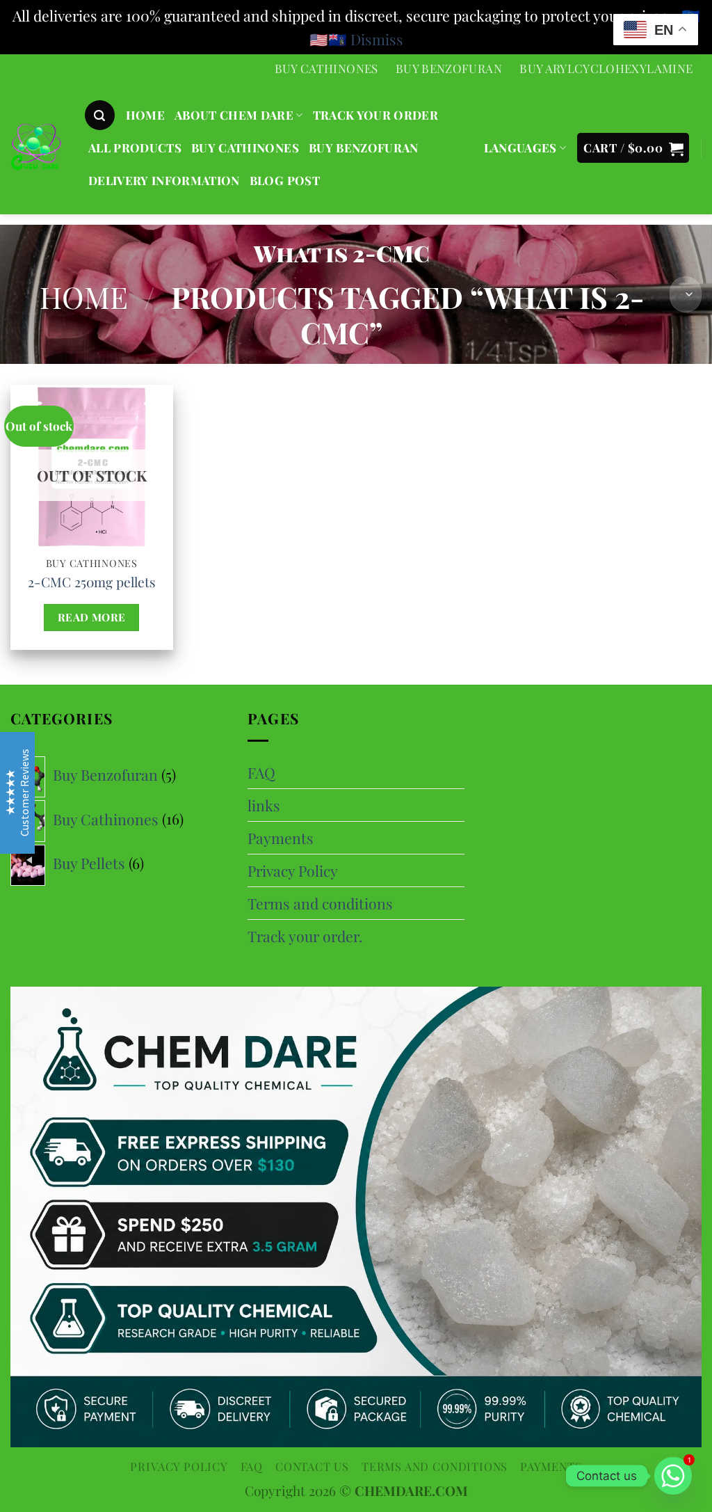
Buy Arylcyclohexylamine (606, 68)
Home (84, 297)
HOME (145, 114)
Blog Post (285, 180)
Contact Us (312, 1466)
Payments (281, 837)
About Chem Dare (234, 114)
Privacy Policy (293, 870)
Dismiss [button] (376, 39)
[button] (100, 115)
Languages (520, 147)
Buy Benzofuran (449, 68)
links (264, 805)
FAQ (261, 772)
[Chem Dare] (36, 149)
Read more (92, 617)
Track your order (375, 114)
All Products (134, 147)
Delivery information (164, 180)
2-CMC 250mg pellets (92, 582)
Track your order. (305, 936)
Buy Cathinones (326, 68)
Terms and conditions (320, 903)
